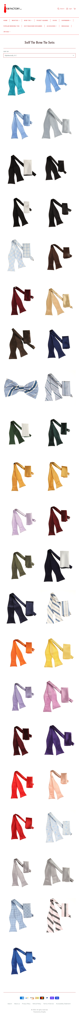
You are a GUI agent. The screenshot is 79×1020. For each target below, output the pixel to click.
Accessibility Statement (63, 1004)
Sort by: (6, 51)
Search (62, 9)
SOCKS (55, 20)
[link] (21, 80)
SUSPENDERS (66, 20)
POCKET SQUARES (42, 20)
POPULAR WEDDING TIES (12, 26)
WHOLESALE (65, 26)
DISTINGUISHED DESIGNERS (33, 26)
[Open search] (58, 9)
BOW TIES (27, 20)
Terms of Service (48, 1004)
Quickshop (21, 101)
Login (70, 9)
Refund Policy (37, 1004)
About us (17, 1004)
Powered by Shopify (39, 1012)
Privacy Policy (26, 1004)
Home (5, 20)
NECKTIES (15, 20)
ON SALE (6, 32)
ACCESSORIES (51, 26)
